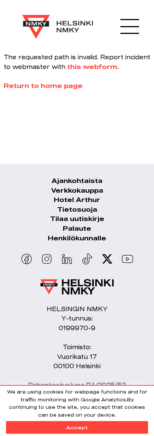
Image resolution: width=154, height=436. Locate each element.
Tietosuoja (77, 209)
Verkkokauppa (77, 190)
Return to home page (43, 85)
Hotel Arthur (77, 199)
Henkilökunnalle (77, 237)
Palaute (77, 228)
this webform (92, 66)
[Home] (57, 21)
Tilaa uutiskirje (77, 218)
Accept (77, 427)
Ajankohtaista (77, 180)
